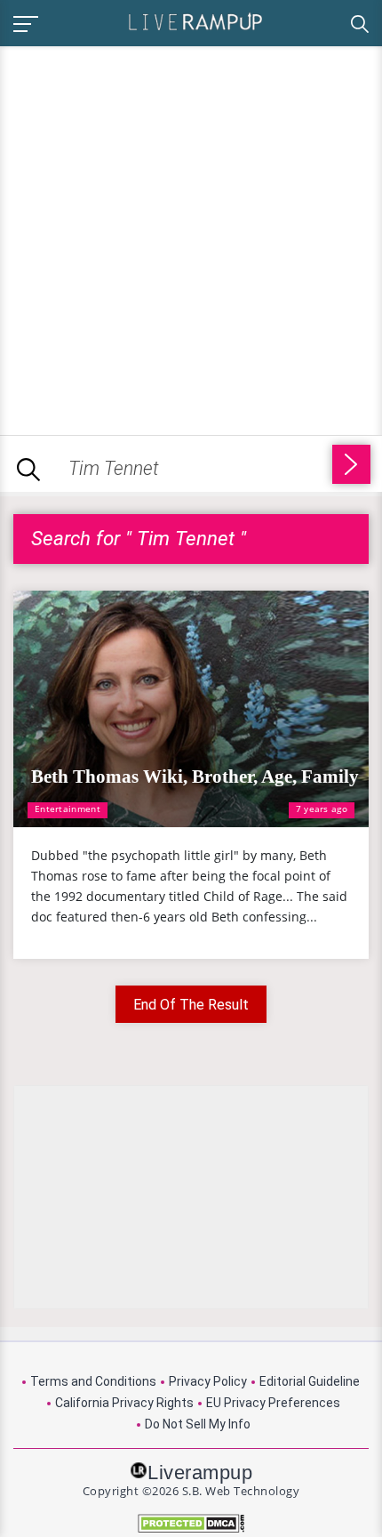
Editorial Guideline (309, 1381)
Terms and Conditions (93, 1381)
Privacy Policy (208, 1381)
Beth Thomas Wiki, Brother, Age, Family (195, 776)
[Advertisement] (191, 237)
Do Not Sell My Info (198, 1424)
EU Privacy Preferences (273, 1403)
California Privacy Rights (124, 1403)
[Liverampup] (195, 20)
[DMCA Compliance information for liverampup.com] (191, 1523)
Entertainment (67, 808)
